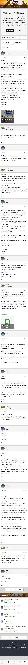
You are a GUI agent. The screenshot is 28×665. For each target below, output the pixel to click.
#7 (26, 290)
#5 (26, 206)
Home (21, 644)
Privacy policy (12, 644)
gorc (4, 47)
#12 (26, 453)
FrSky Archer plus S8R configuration (13, 613)
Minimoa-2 (6, 630)
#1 (26, 57)
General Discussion (14, 630)
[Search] (26, 6)
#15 (26, 576)
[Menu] (2, 6)
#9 (26, 376)
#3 (26, 152)
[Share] (24, 58)
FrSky (8, 600)
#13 (26, 490)
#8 (26, 338)
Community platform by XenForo (14, 647)
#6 (26, 263)
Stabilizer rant (7, 619)
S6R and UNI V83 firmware (11, 599)
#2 (26, 133)
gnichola (6, 621)
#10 (26, 411)
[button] (20, 6)
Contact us (5, 644)
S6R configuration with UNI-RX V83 (13, 606)
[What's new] (23, 6)
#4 (26, 174)
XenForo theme (12, 648)
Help (18, 644)
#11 (26, 433)
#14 (26, 552)
